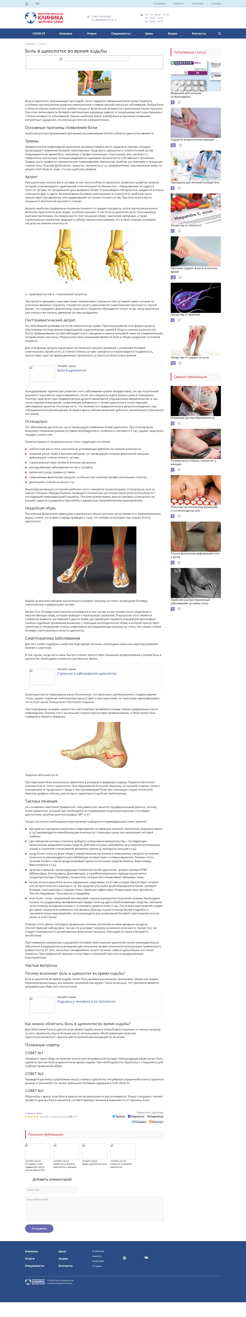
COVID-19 (39, 33)
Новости (179, 3)
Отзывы (216, 3)
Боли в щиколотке (71, 370)
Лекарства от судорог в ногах (190, 357)
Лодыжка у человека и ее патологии (86, 1001)
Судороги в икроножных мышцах (192, 139)
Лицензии (197, 3)
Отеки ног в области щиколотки (121, 1165)
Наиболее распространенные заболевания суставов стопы (190, 601)
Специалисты (121, 33)
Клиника (66, 33)
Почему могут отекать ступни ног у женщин (193, 462)
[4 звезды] (35, 1117)
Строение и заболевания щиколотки (87, 673)
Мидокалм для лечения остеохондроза (186, 94)
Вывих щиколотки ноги (94, 1163)
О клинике (160, 3)
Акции (172, 33)
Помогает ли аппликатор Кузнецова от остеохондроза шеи (194, 508)
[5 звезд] (37, 1117)
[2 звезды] (29, 1117)
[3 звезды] (32, 1117)
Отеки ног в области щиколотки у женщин (65, 1165)
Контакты (199, 33)
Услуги (92, 33)
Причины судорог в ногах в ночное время (194, 270)
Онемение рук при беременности (193, 418)
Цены (149, 33)
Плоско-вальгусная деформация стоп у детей (195, 555)
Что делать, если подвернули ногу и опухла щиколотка (35, 1166)
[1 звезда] (26, 1117)
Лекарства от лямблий (185, 314)
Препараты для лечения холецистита (195, 182)
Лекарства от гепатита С (186, 225)
